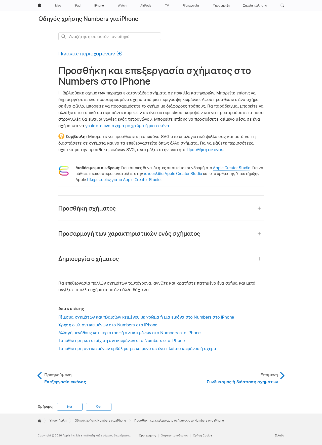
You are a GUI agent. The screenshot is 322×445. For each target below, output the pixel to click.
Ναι (69, 406)
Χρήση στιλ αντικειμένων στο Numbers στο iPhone (108, 324)
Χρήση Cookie (202, 435)
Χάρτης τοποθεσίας (174, 435)
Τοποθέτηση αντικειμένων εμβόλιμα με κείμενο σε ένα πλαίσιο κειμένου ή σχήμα (137, 348)
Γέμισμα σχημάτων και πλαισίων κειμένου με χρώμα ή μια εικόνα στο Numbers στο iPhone (146, 317)
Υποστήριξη (58, 420)
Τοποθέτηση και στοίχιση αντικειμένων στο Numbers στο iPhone (121, 340)
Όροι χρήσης (147, 435)
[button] (282, 5)
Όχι (98, 406)
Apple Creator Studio (231, 167)
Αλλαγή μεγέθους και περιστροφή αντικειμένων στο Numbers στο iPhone (129, 332)
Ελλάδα (279, 435)
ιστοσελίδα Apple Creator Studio (173, 173)
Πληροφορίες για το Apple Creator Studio (123, 179)
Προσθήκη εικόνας (205, 149)
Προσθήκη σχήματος (87, 208)
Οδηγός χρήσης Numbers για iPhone (88, 18)
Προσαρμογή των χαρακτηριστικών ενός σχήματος (129, 233)
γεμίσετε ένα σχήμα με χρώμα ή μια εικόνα (127, 125)
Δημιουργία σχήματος (88, 258)
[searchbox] (109, 36)
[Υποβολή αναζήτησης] (63, 36)
